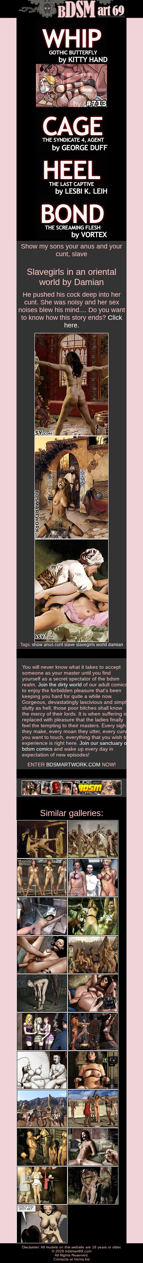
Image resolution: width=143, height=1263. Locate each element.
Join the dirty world (60, 684)
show (37, 644)
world (101, 644)
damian (115, 644)
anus (49, 644)
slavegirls (85, 644)
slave (69, 644)
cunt (59, 644)
